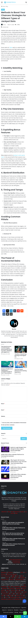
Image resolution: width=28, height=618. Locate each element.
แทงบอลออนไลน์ (5, 593)
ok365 (21, 584)
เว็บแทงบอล (10, 572)
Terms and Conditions (8, 612)
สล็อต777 (18, 581)
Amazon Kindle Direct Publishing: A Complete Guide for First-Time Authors (7, 371)
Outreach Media (16, 562)
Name (3, 403)
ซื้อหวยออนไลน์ (10, 574)
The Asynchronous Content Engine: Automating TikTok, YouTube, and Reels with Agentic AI (6, 349)
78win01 (12, 579)
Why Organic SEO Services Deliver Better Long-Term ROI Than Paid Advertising (18, 461)
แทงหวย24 (13, 590)
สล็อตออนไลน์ (12, 588)
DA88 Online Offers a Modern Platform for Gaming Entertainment (18, 468)
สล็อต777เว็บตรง (4, 583)
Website (3, 416)
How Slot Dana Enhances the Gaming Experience (21, 371)
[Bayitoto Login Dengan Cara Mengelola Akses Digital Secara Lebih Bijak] (5, 449)
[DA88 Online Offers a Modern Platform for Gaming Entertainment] (5, 469)
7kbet (22, 599)
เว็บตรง (8, 592)
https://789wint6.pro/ (10, 581)
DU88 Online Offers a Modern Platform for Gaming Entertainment (12, 455)
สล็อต (9, 511)
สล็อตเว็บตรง (4, 511)
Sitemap (16, 612)
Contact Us (10, 610)
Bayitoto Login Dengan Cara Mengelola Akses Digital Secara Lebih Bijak (18, 449)
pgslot (15, 574)
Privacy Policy (23, 610)
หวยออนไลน (19, 592)
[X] (7, 310)
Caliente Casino (19, 595)
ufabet (17, 576)
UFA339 (25, 592)
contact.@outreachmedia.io (15, 559)
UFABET (12, 577)
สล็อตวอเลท (3, 592)
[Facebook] (3, 310)
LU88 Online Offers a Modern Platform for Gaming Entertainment (18, 476)
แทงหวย (7, 590)
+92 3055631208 (16, 561)
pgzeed (3, 577)
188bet (10, 595)
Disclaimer (16, 610)
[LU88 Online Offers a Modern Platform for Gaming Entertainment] (5, 476)
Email (3, 410)
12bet (19, 593)
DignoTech (23, 607)
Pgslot (11, 584)
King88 (2, 584)
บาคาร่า (23, 583)
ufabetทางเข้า (10, 599)
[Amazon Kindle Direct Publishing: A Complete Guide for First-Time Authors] (7, 364)
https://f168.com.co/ (6, 576)
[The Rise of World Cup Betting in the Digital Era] (21, 349)
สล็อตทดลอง (4, 588)
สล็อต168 (23, 581)
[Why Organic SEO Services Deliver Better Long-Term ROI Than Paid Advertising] (5, 462)
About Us (4, 610)
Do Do (4, 24)
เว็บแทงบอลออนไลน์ (19, 579)
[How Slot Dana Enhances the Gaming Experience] (21, 364)
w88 (15, 593)
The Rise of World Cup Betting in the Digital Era (21, 355)
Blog (7, 6)
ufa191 (21, 572)
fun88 (11, 593)
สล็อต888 (11, 583)
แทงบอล (7, 577)
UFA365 (17, 597)
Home (3, 6)
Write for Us (22, 612)
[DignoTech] (10, 2)
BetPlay (22, 511)
